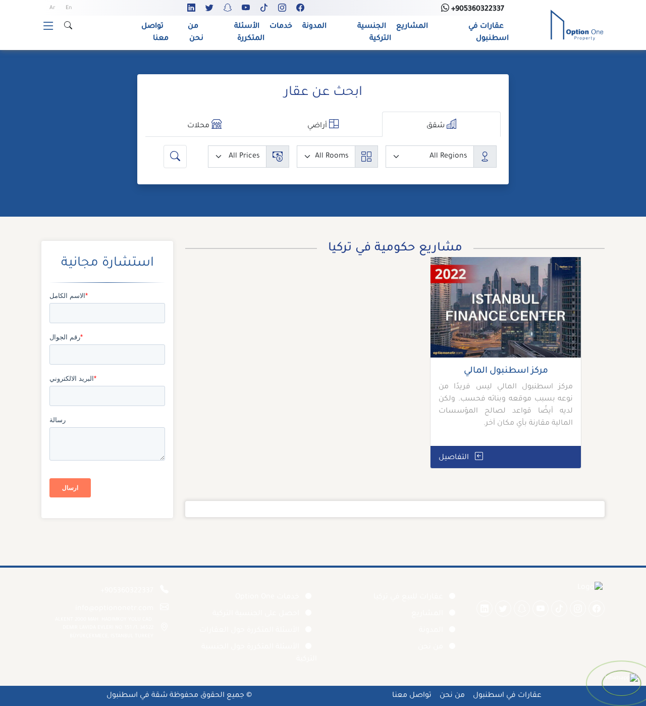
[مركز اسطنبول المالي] (505, 311)
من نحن (195, 33)
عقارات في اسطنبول (488, 33)
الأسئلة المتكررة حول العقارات (249, 631)
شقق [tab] (436, 126)
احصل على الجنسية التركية (255, 614)
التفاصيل (455, 458)
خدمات (281, 27)
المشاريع (412, 27)
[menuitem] (69, 9)
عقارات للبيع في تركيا (408, 597)
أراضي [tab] (318, 126)
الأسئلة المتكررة (249, 33)
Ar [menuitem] (52, 8)
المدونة (314, 27)
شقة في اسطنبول (137, 696)
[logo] (577, 26)
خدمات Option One (267, 597)
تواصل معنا (155, 33)
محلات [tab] (199, 126)
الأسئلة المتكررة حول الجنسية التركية (259, 653)
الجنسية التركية (374, 33)
